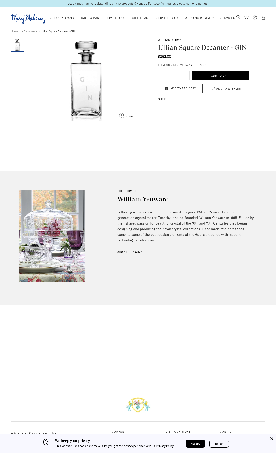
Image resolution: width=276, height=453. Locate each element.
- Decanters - (29, 31)
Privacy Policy (165, 446)
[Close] (272, 439)
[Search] (238, 17)
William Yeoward (172, 40)
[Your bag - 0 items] (263, 18)
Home (14, 31)
